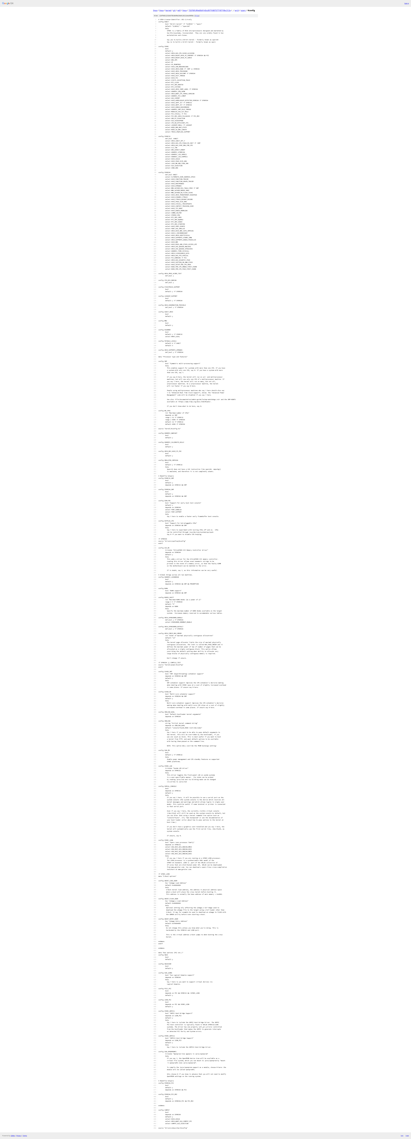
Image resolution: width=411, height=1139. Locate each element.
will (179, 10)
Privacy (18, 1136)
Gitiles (13, 1136)
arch (237, 10)
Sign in (406, 3)
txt (402, 1136)
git (174, 10)
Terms (24, 1136)
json (407, 1136)
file (197, 16)
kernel (168, 10)
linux (155, 10)
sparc (243, 10)
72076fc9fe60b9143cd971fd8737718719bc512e (210, 10)
